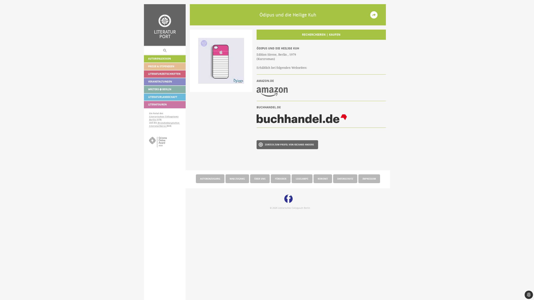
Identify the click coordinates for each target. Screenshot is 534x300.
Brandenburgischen (168, 123)
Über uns (260, 178)
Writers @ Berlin (159, 89)
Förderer (280, 178)
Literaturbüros (157, 126)
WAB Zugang (237, 178)
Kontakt (323, 178)
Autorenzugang (210, 178)
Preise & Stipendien (161, 66)
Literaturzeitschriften (164, 74)
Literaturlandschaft (162, 97)
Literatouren (157, 104)
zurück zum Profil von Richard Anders (289, 144)
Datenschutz (345, 178)
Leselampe (302, 178)
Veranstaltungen (160, 81)
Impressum (369, 178)
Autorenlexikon (159, 58)
